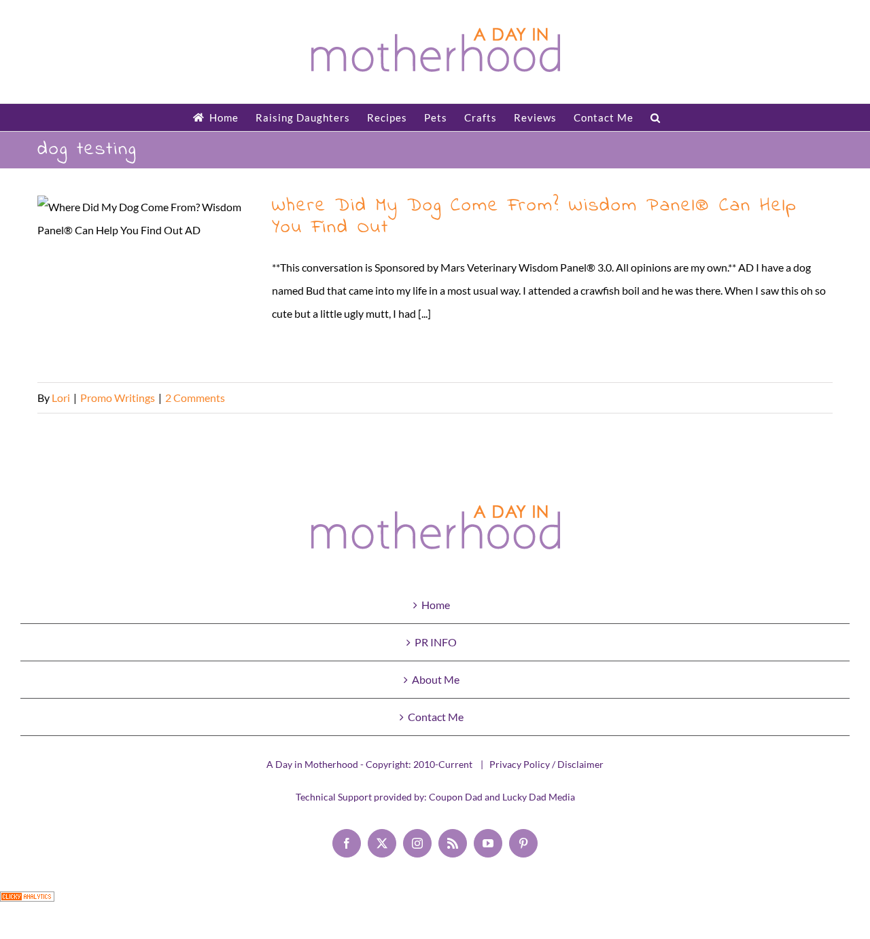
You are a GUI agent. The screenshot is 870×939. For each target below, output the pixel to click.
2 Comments (195, 397)
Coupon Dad (456, 797)
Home (435, 604)
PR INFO (436, 642)
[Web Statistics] (27, 902)
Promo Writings (117, 397)
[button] (655, 117)
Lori (61, 397)
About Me (435, 679)
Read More (807, 397)
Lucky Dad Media (538, 797)
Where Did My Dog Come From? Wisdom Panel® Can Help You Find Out (146, 282)
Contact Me (436, 716)
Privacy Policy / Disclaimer (546, 764)
